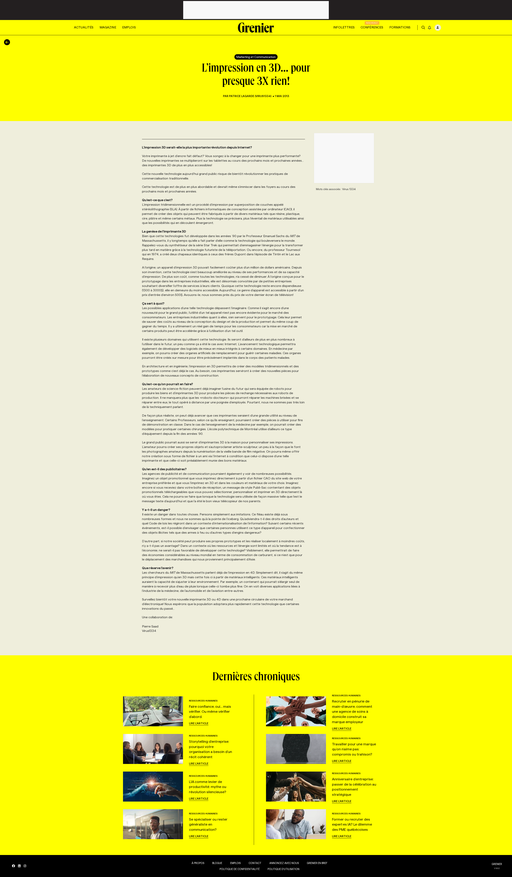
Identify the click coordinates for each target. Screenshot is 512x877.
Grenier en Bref (317, 863)
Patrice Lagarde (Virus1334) (250, 96)
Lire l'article (198, 723)
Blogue (217, 863)
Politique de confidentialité (240, 869)
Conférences (372, 27)
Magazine (108, 27)
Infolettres (344, 27)
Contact (255, 863)
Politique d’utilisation (283, 869)
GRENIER (497, 864)
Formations (400, 27)
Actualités (84, 27)
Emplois (129, 27)
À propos (198, 863)
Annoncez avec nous (284, 863)
